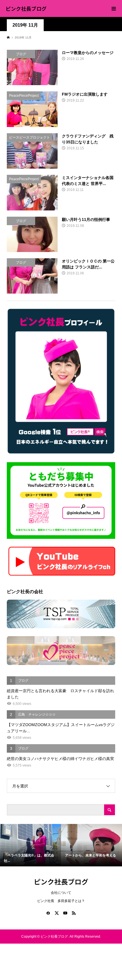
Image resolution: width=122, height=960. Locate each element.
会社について (61, 893)
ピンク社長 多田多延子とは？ (61, 901)
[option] (30, 845)
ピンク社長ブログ (26, 8)
